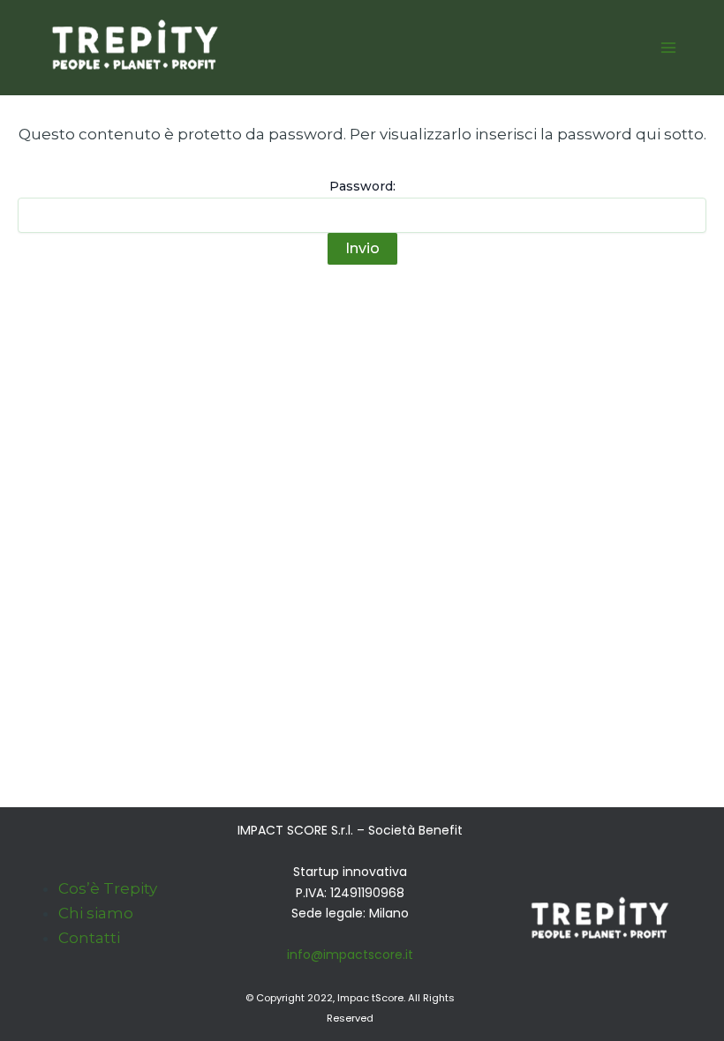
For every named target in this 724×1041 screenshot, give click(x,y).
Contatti (89, 938)
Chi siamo (95, 913)
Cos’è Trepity (107, 888)
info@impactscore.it (350, 954)
